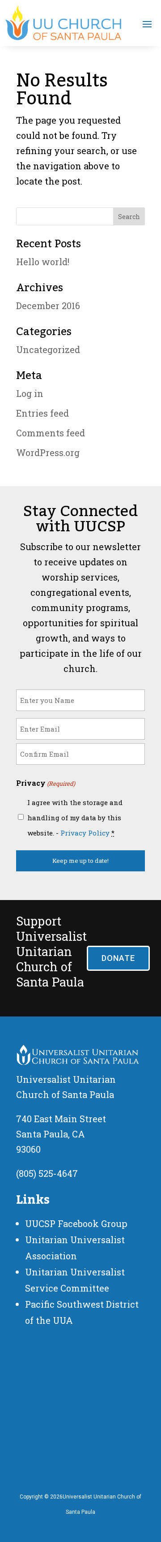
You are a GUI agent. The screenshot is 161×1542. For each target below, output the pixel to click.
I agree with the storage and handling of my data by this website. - (75, 817)
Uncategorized (48, 349)
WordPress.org (48, 452)
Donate (118, 958)
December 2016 (48, 305)
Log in (29, 393)
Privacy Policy (85, 832)
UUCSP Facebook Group (76, 1223)
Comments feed (50, 433)
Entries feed (42, 413)
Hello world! (42, 261)
